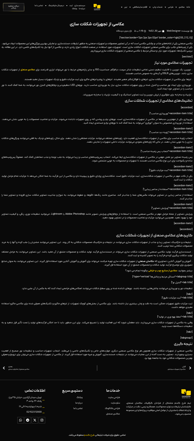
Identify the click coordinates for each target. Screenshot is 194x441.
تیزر (125, 7)
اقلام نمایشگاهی (140, 7)
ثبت (71, 5)
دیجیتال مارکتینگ (56, 5)
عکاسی (182, 7)
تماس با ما (39, 5)
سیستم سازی (79, 5)
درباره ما (82, 8)
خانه (188, 7)
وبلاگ (74, 8)
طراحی (170, 7)
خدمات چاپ (157, 7)
